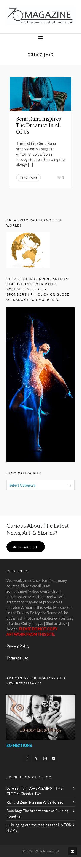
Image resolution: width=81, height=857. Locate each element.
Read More (28, 177)
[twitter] (36, 758)
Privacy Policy (17, 646)
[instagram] (45, 758)
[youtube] (54, 758)
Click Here (28, 547)
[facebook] (27, 758)
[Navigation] (40, 38)
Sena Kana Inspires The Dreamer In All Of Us (38, 125)
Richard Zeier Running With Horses (34, 802)
